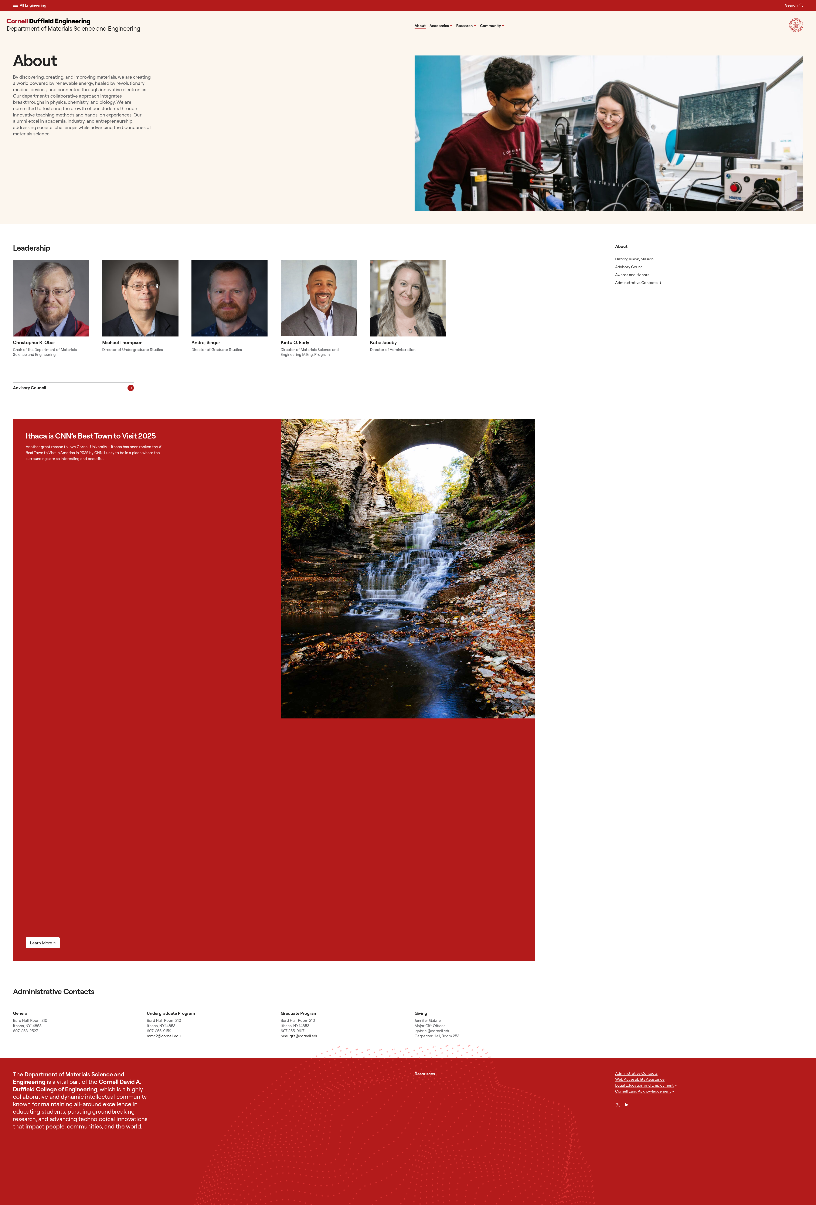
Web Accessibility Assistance (639, 1079)
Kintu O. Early (295, 342)
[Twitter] (618, 1104)
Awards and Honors (632, 274)
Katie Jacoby (383, 342)
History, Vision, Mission (634, 259)
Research (466, 25)
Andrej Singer (205, 342)
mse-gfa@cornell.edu (299, 1035)
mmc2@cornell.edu (164, 1035)
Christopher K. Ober (34, 342)
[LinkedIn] (626, 1104)
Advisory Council (629, 266)
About (420, 25)
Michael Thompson (122, 342)
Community (492, 25)
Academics (440, 25)
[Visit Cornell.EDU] (796, 30)
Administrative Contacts (636, 282)
